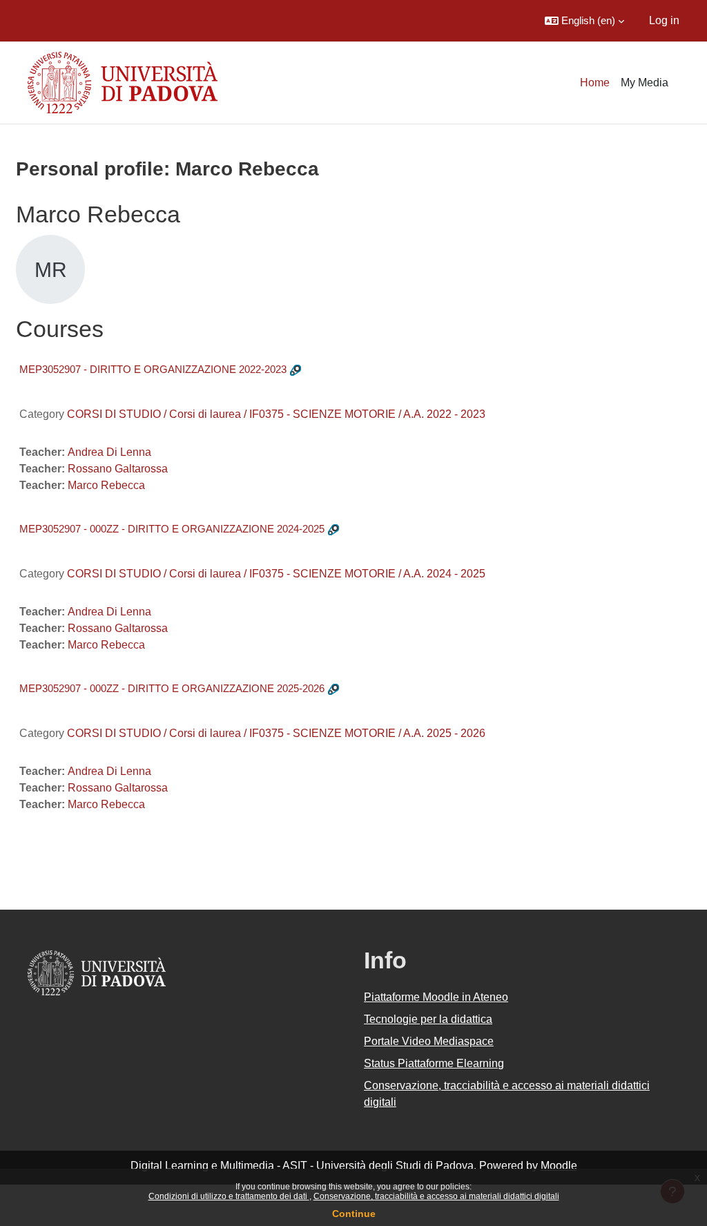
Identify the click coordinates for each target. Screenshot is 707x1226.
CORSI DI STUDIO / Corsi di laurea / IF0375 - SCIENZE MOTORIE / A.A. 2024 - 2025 (276, 574)
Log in (664, 20)
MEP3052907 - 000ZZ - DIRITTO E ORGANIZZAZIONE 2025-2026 (172, 688)
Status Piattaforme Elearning (434, 1063)
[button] (584, 20)
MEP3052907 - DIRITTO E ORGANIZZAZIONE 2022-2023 (153, 369)
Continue (354, 1213)
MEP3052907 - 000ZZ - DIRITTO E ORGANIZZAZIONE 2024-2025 (172, 529)
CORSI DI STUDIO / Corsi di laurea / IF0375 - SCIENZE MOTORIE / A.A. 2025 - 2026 (276, 733)
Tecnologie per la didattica (428, 1019)
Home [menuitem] (595, 82)
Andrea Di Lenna (109, 452)
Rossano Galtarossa (118, 469)
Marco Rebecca (106, 485)
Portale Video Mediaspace (429, 1041)
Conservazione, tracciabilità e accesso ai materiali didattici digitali (436, 1196)
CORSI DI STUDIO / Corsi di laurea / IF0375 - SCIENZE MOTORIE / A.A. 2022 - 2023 (276, 414)
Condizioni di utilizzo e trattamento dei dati (228, 1196)
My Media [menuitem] (644, 82)
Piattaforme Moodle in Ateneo (436, 997)
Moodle (559, 1165)
